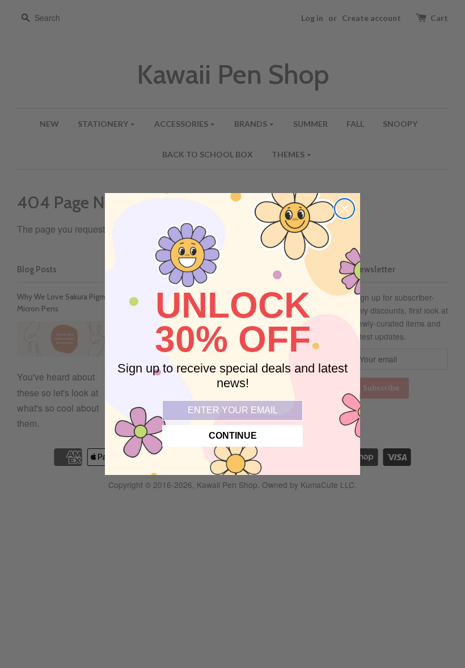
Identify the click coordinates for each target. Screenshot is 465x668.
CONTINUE (233, 435)
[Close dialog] (344, 209)
